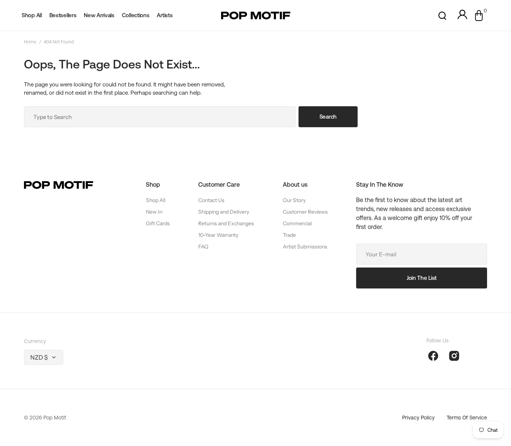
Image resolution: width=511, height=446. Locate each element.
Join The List (422, 278)
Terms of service (467, 418)
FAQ (203, 246)
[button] (442, 15)
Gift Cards (158, 223)
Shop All (155, 200)
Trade (289, 235)
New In (154, 211)
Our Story (294, 200)
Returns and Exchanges (226, 223)
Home (30, 42)
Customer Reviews (305, 211)
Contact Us (211, 200)
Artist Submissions (305, 246)
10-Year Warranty (218, 235)
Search (328, 116)
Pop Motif (54, 418)
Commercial (297, 223)
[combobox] (160, 116)
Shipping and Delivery (223, 211)
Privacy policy (418, 418)
